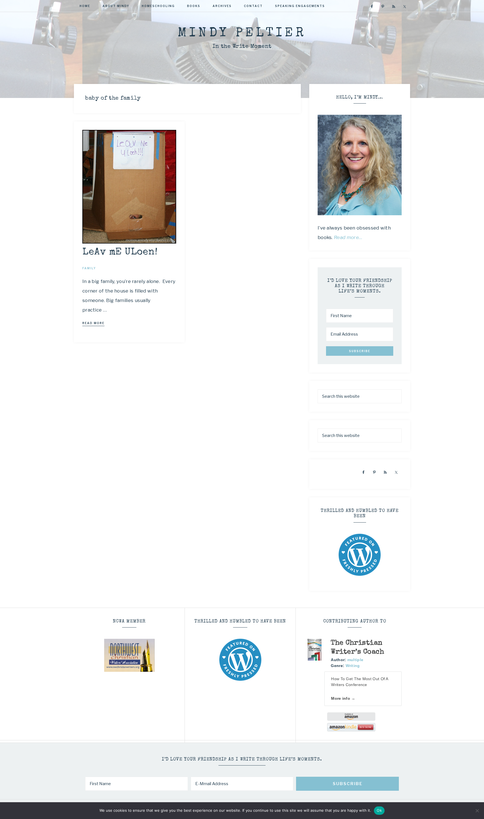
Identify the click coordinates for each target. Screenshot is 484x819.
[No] (477, 810)
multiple (355, 659)
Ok (379, 810)
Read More (93, 323)
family (89, 268)
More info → (343, 698)
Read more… (348, 237)
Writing (353, 665)
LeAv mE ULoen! (119, 252)
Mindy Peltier (242, 33)
